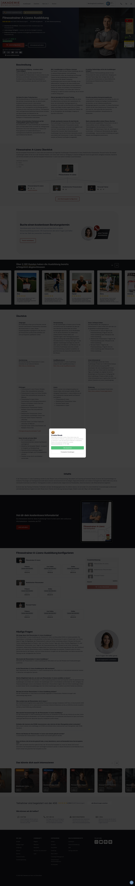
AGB (68, 443)
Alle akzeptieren (67, 448)
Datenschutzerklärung (56, 443)
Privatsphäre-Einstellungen (67, 452)
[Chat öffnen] (131, 882)
